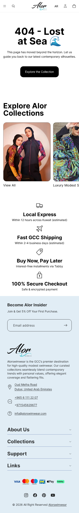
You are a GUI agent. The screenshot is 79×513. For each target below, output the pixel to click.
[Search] (13, 6)
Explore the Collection (39, 71)
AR (56, 6)
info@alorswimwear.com (30, 413)
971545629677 (26, 404)
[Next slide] (71, 155)
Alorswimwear (57, 504)
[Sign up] (65, 325)
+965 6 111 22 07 (26, 397)
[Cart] (74, 6)
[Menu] (4, 6)
